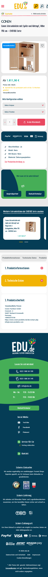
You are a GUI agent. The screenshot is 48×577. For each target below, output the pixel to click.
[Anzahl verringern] (5, 122)
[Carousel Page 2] (26, 242)
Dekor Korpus (9, 105)
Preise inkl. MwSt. (9, 85)
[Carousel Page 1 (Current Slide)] (21, 242)
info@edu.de (26, 386)
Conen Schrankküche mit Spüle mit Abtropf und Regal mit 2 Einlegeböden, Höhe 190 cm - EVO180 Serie (12, 225)
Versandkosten (11, 568)
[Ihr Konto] (42, 6)
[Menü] (2, 6)
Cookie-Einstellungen (24, 558)
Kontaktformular (35, 194)
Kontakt (25, 453)
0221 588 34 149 (26, 378)
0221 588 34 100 (26, 371)
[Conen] (24, 21)
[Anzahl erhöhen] (14, 122)
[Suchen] (36, 6)
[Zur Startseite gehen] (21, 5)
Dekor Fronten (10, 112)
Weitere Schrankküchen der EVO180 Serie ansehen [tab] (23, 211)
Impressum (36, 555)
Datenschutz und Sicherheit (15, 555)
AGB (28, 555)
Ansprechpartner (12, 194)
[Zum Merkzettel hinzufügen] (42, 45)
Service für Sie (28, 441)
